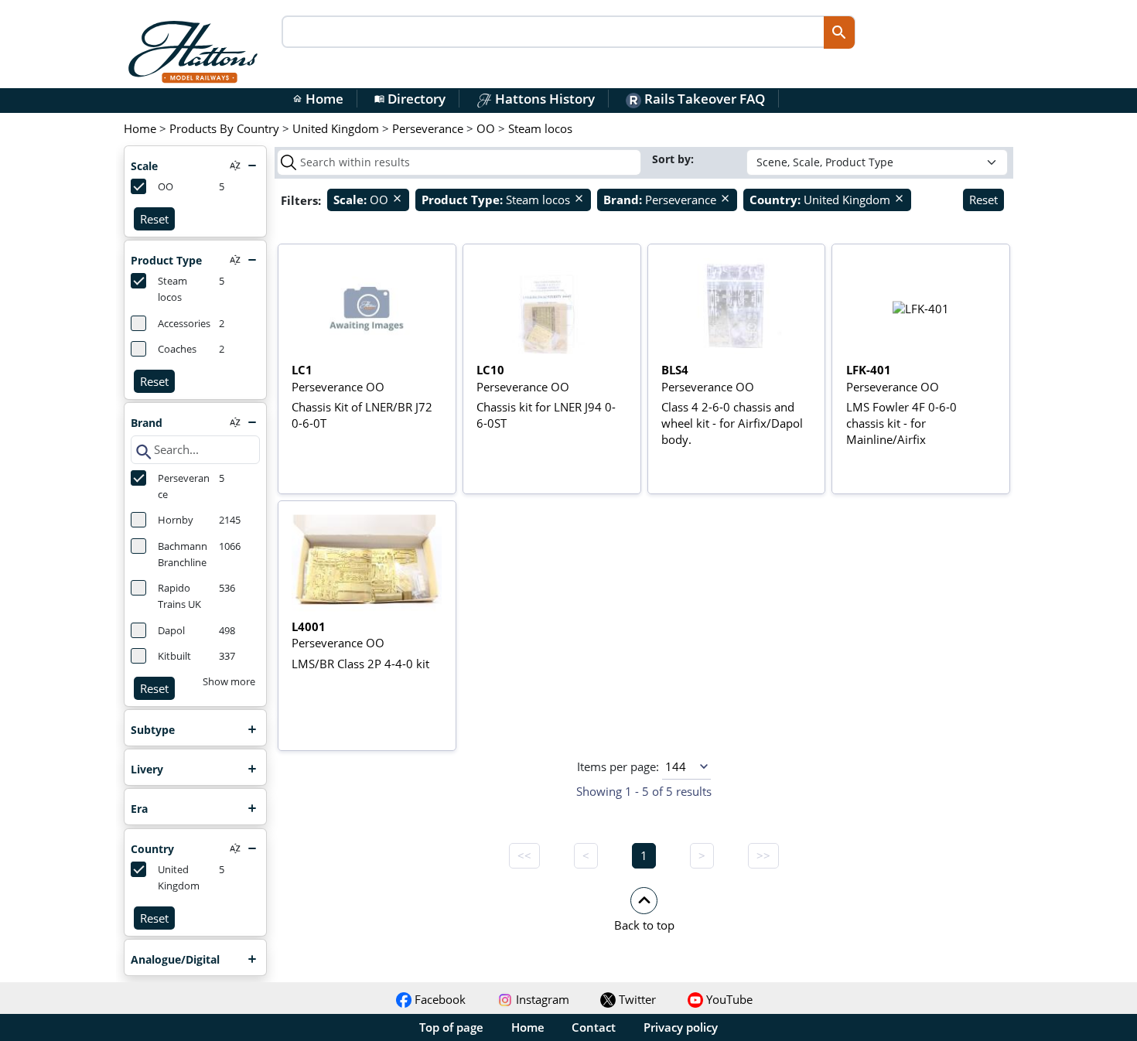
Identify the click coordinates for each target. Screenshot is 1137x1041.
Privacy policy (681, 1027)
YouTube (728, 999)
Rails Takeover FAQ (703, 99)
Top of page (451, 1027)
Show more (229, 681)
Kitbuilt (174, 656)
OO (165, 186)
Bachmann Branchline (182, 554)
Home (317, 99)
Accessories (184, 323)
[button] (644, 908)
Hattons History (543, 99)
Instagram (541, 999)
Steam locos (172, 289)
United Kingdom (179, 878)
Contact (594, 1027)
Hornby (175, 520)
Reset (154, 219)
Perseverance (184, 486)
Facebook (438, 999)
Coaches (177, 349)
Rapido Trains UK (179, 596)
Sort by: (674, 159)
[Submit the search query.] (288, 162)
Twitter (636, 999)
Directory (410, 99)
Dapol (171, 630)
